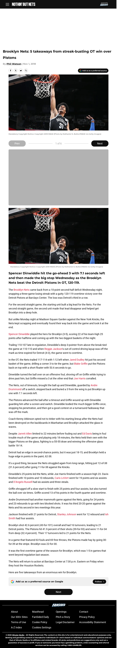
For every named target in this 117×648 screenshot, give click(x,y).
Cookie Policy (39, 622)
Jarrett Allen (25, 433)
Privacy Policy (87, 616)
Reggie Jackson (53, 348)
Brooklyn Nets (21, 289)
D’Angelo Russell (22, 481)
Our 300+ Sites (19, 616)
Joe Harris (79, 378)
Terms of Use (18, 622)
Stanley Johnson (66, 514)
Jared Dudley (76, 359)
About (14, 611)
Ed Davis (87, 433)
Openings (61, 611)
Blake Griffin (81, 363)
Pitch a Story (63, 616)
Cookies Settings (41, 627)
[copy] (26, 70)
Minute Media (18, 635)
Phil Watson (14, 64)
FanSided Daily (40, 616)
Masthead (38, 611)
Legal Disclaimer (65, 622)
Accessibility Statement (92, 622)
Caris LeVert (62, 477)
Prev (17, 143)
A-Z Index (16, 627)
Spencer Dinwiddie (19, 334)
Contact (83, 611)
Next (100, 143)
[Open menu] (7, 4)
